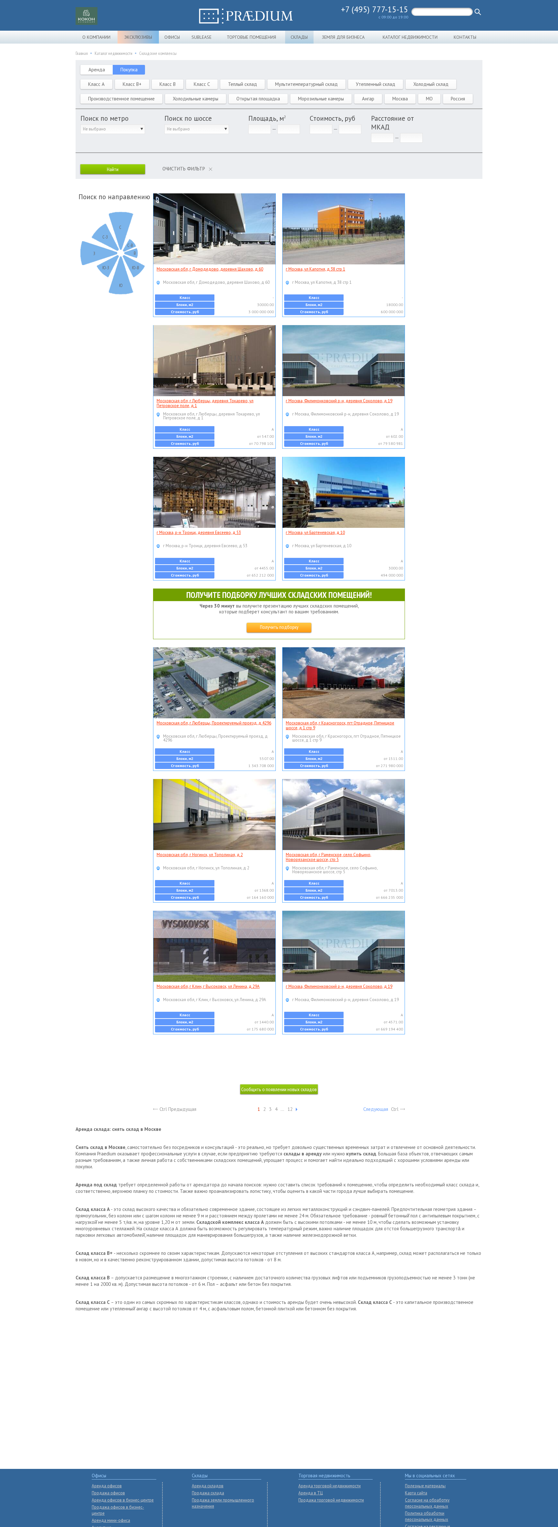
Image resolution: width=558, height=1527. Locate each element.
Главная (82, 53)
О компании (96, 37)
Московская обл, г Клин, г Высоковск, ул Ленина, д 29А (208, 986)
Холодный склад (431, 84)
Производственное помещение (121, 99)
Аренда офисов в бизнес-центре (123, 1500)
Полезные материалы (425, 1486)
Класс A (96, 84)
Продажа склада (208, 1493)
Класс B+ (132, 84)
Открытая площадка (258, 99)
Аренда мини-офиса (111, 1520)
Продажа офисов (108, 1493)
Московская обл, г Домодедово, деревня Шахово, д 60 (210, 269)
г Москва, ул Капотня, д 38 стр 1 (315, 269)
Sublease (201, 37)
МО (429, 99)
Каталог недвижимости (410, 37)
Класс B (168, 84)
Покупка (129, 70)
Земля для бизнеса (343, 37)
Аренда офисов (107, 1486)
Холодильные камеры (195, 99)
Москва (400, 99)
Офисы (172, 37)
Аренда (96, 70)
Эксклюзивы (138, 37)
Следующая (375, 1109)
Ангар (368, 99)
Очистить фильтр (183, 169)
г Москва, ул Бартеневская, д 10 (315, 532)
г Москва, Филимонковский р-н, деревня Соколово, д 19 (339, 401)
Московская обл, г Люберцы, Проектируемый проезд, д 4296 (214, 723)
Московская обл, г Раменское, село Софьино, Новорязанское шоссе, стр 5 (328, 857)
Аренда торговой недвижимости (329, 1486)
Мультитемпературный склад (306, 84)
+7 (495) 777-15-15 (374, 9)
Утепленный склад (375, 84)
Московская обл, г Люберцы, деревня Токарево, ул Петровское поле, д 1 (205, 403)
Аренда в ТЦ (310, 1493)
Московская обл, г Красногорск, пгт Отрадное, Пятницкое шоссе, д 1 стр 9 (340, 725)
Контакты (465, 37)
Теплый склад (242, 84)
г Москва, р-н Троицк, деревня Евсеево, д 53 (199, 532)
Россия (458, 99)
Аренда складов (207, 1486)
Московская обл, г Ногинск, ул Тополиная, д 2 (200, 854)
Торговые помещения (251, 37)
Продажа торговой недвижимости (331, 1500)
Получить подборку (279, 627)
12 (290, 1109)
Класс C (202, 84)
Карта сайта (416, 1493)
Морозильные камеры (321, 99)
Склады (299, 37)
